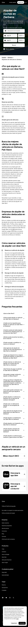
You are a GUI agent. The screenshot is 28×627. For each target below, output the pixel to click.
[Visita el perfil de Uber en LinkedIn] (2, 597)
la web (13, 229)
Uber (3, 2)
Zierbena (10, 57)
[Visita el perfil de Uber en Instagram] (10, 597)
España (4, 57)
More (4, 24)
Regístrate (20, 2)
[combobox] (15, 31)
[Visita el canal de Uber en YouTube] (6, 597)
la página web (8, 112)
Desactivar (14, 623)
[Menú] (26, 2)
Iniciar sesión (12, 2)
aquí (17, 618)
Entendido (22, 623)
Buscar (14, 45)
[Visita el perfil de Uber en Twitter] (13, 597)
